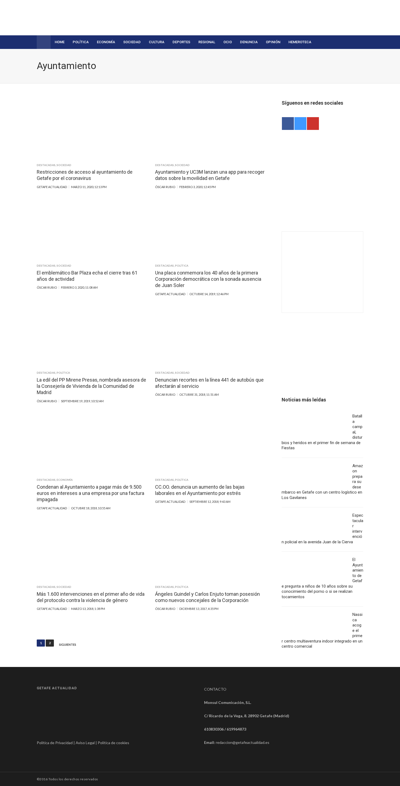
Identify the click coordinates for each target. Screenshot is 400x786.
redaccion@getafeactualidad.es (242, 742)
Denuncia (249, 42)
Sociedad (132, 42)
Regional (206, 42)
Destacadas (46, 165)
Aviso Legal (85, 742)
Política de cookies (113, 742)
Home (59, 42)
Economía (106, 42)
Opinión (273, 42)
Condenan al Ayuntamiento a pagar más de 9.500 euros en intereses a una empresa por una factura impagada (90, 493)
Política (81, 42)
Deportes (181, 42)
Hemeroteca (299, 42)
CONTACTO (215, 689)
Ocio (227, 42)
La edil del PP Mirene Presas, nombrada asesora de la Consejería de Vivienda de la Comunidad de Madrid (91, 386)
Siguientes (67, 644)
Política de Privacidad (55, 742)
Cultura (156, 42)
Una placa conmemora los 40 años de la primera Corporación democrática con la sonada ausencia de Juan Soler (208, 279)
